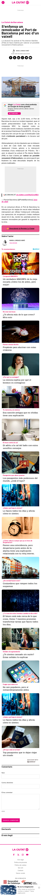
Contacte (20, 870)
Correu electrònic (7, 782)
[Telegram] (26, 57)
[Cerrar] (39, 888)
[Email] (30, 57)
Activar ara (13, 113)
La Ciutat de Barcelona (12, 22)
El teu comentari (7, 792)
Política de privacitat (20, 862)
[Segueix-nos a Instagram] (23, 855)
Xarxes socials (20, 873)
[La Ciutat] (20, 2)
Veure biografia (13, 242)
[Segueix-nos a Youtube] (27, 855)
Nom (3, 773)
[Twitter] (14, 57)
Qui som (20, 868)
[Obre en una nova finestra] (11, 882)
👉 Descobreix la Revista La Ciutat (20, 228)
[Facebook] (10, 57)
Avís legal (20, 860)
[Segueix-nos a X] (18, 855)
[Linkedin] (18, 57)
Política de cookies (20, 865)
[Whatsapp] (22, 57)
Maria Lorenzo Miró (22, 50)
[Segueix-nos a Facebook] (14, 855)
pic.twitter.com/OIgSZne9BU (27, 195)
